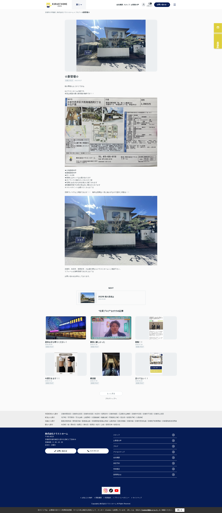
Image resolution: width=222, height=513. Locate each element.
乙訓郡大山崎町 (124, 414)
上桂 (102, 424)
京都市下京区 (148, 414)
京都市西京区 (66, 414)
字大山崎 (79, 417)
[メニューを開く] (174, 4)
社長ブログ (69, 80)
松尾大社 (117, 424)
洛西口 (79, 424)
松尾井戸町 (131, 417)
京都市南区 (113, 414)
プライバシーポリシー (121, 498)
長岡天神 (109, 424)
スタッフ (127, 5)
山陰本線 (112, 421)
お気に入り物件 (87, 498)
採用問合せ (117, 474)
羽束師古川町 (114, 417)
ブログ (115, 446)
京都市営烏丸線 (141, 421)
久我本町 (139, 417)
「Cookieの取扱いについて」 (149, 510)
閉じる (179, 510)
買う (78, 5)
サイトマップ (137, 498)
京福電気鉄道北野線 (169, 421)
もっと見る (111, 393)
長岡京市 (104, 414)
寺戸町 (64, 417)
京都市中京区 (136, 414)
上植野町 (87, 417)
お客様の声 (135, 5)
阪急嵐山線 (86, 421)
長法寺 (123, 417)
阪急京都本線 (66, 421)
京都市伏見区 (88, 414)
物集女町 (104, 417)
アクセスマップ (119, 452)
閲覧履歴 (99, 498)
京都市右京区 (77, 414)
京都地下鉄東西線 (154, 421)
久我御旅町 (96, 417)
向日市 (97, 414)
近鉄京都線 (121, 421)
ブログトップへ (111, 398)
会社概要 (119, 5)
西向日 (73, 424)
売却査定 (116, 469)
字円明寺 (71, 417)
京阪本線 (130, 421)
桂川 (97, 424)
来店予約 (116, 463)
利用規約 (108, 498)
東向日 (85, 424)
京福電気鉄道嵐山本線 (100, 421)
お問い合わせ (161, 4)
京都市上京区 (159, 414)
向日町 (63, 424)
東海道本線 (76, 421)
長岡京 (92, 424)
